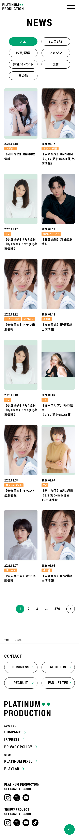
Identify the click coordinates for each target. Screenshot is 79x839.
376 (57, 609)
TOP (7, 639)
